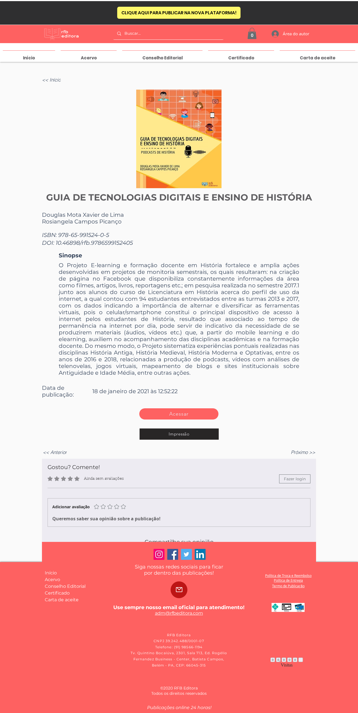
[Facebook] (172, 554)
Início (51, 572)
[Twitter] (186, 554)
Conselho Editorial (65, 586)
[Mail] (179, 589)
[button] (252, 33)
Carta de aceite (62, 599)
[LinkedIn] (200, 554)
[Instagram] (159, 554)
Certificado (57, 593)
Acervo (52, 579)
